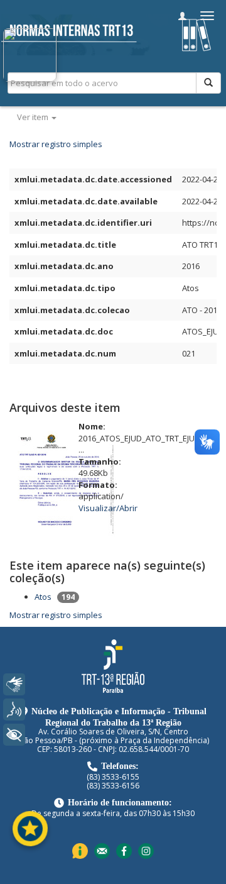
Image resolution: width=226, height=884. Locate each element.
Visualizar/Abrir (107, 508)
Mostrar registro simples (55, 144)
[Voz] (14, 710)
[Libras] (14, 684)
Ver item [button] (33, 117)
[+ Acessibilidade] (14, 735)
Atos (43, 596)
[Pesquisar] (208, 83)
